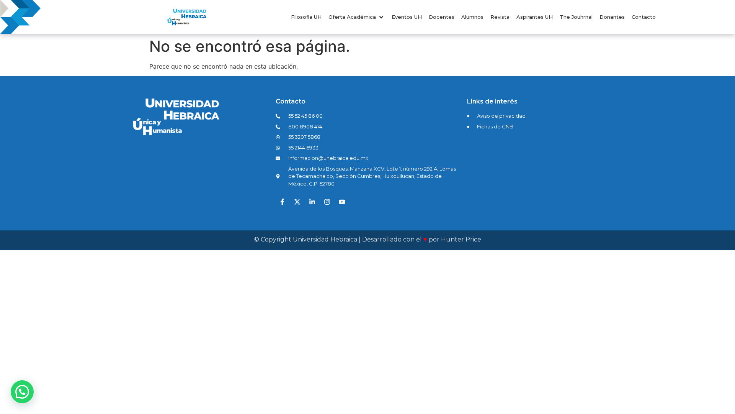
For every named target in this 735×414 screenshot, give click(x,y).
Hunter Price (461, 239)
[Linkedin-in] (311, 201)
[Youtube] (341, 201)
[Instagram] (326, 201)
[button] (356, 17)
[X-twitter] (297, 201)
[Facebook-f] (282, 201)
